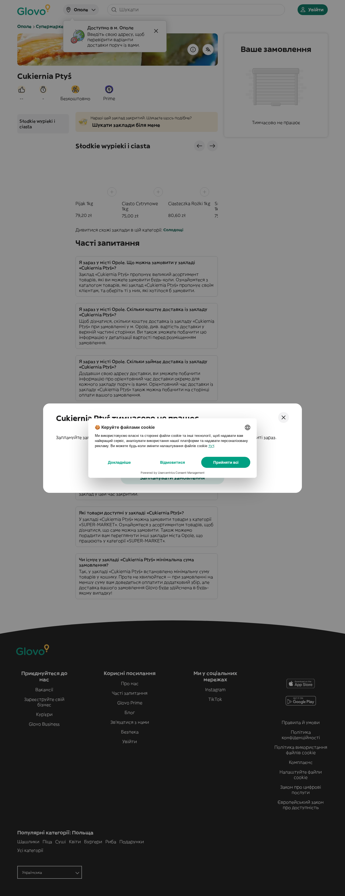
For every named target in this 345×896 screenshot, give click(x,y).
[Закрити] (283, 417)
